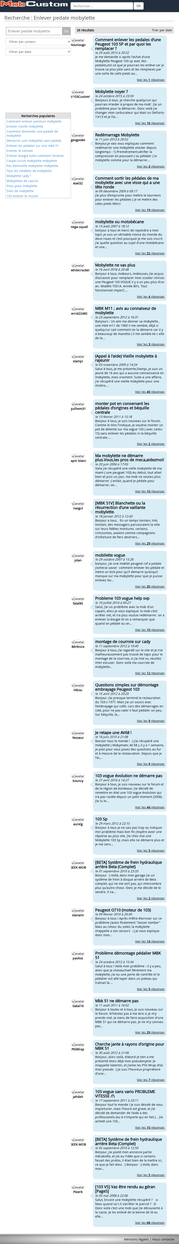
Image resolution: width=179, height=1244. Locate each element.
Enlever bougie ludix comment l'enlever (35, 156)
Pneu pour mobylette (22, 186)
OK (138, 6)
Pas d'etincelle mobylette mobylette (32, 166)
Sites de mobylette (20, 191)
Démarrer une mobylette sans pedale (34, 140)
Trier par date (162, 30)
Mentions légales (136, 1239)
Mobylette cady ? (19, 176)
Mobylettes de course (22, 181)
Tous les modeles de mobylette (29, 171)
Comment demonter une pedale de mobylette (32, 133)
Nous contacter (163, 1239)
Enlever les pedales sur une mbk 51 (33, 146)
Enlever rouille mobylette (25, 126)
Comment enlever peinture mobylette (34, 121)
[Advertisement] (38, 85)
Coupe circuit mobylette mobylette (32, 161)
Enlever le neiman (20, 151)
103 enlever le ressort (22, 196)
